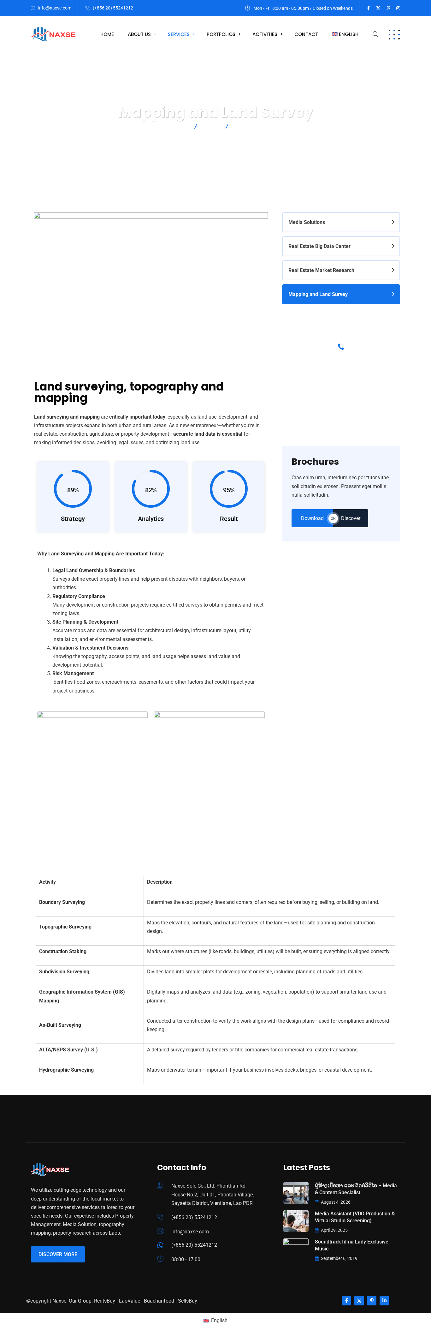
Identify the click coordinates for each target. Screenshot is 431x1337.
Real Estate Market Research (321, 270)
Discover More (57, 1254)
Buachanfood (159, 1301)
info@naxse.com (54, 7)
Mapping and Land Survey (318, 294)
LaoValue (129, 1301)
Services (179, 34)
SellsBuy (187, 1301)
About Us (139, 34)
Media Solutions (306, 222)
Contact (306, 34)
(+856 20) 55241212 (113, 7)
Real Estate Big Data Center (319, 246)
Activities (264, 34)
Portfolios (221, 34)
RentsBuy (104, 1301)
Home (107, 34)
